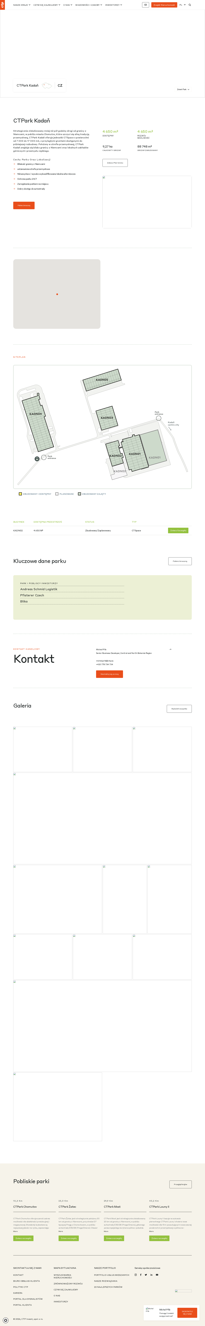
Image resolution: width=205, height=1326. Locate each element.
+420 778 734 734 (104, 664)
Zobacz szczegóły (178, 530)
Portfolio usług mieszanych (111, 1275)
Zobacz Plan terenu (115, 163)
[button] (57, 294)
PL (180, 5)
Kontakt (18, 1275)
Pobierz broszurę (24, 205)
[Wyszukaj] (190, 5)
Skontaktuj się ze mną (110, 674)
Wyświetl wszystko (179, 709)
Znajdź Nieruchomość (164, 5)
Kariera (17, 1293)
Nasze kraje (20, 5)
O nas (66, 5)
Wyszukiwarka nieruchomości (63, 1276)
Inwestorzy (112, 5)
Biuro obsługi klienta (26, 1281)
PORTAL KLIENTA (22, 1305)
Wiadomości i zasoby (87, 5)
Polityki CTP (20, 1287)
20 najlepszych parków (108, 1287)
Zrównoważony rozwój (68, 1283)
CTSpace (136, 530)
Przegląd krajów (180, 1184)
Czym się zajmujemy (45, 5)
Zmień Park (181, 89)
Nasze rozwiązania (105, 1281)
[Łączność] (145, 5)
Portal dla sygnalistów (28, 1299)
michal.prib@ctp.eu (104, 660)
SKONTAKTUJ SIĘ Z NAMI (187, 1313)
